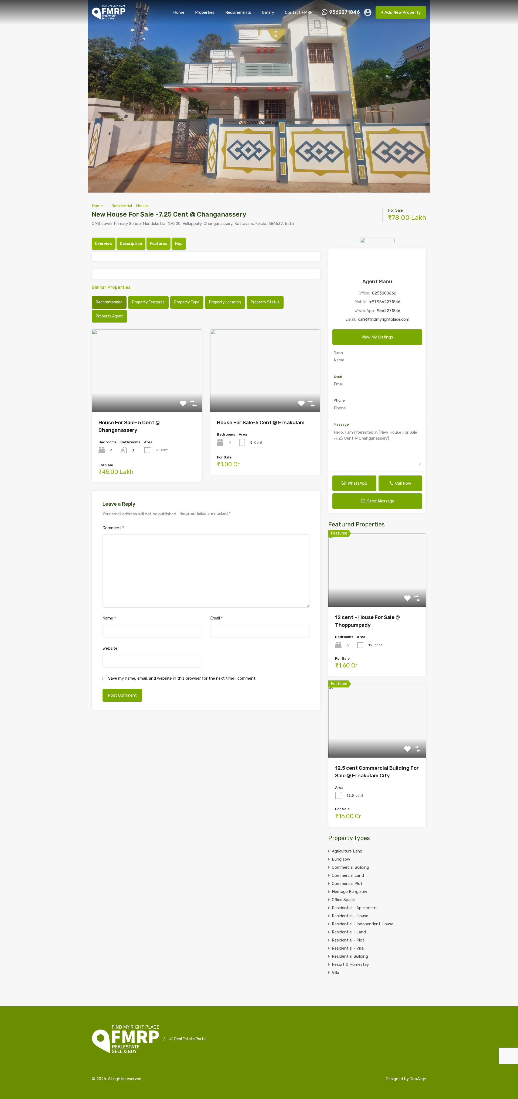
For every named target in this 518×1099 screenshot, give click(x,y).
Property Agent (109, 316)
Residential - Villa (348, 948)
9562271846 (344, 12)
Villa (335, 972)
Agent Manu (377, 281)
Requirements (238, 12)
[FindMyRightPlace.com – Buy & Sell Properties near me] (108, 17)
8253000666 (384, 293)
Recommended (109, 302)
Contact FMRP (299, 12)
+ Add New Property (401, 12)
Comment (113, 527)
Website (110, 648)
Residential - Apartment (354, 907)
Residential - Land (349, 932)
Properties (204, 12)
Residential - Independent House (362, 924)
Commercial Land (348, 875)
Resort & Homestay (350, 964)
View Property (147, 395)
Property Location (225, 302)
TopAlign (418, 1078)
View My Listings (377, 337)
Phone (339, 400)
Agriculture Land (347, 851)
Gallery (268, 12)
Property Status (265, 302)
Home (178, 12)
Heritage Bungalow (349, 891)
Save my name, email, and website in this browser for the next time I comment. (182, 678)
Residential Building (350, 956)
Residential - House (129, 205)
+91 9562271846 (384, 301)
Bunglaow (341, 859)
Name (109, 618)
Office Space (343, 899)
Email (216, 618)
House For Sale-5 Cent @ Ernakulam (261, 422)
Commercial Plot (347, 883)
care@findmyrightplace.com (383, 319)
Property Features (148, 302)
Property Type (186, 302)
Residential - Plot (348, 940)
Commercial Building (350, 867)
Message (341, 424)
